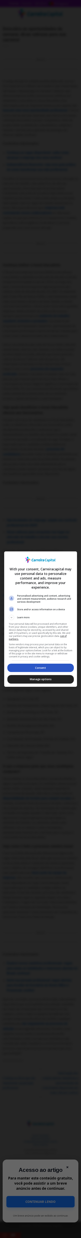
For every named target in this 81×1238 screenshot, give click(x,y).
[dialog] (40, 619)
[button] (40, 617)
